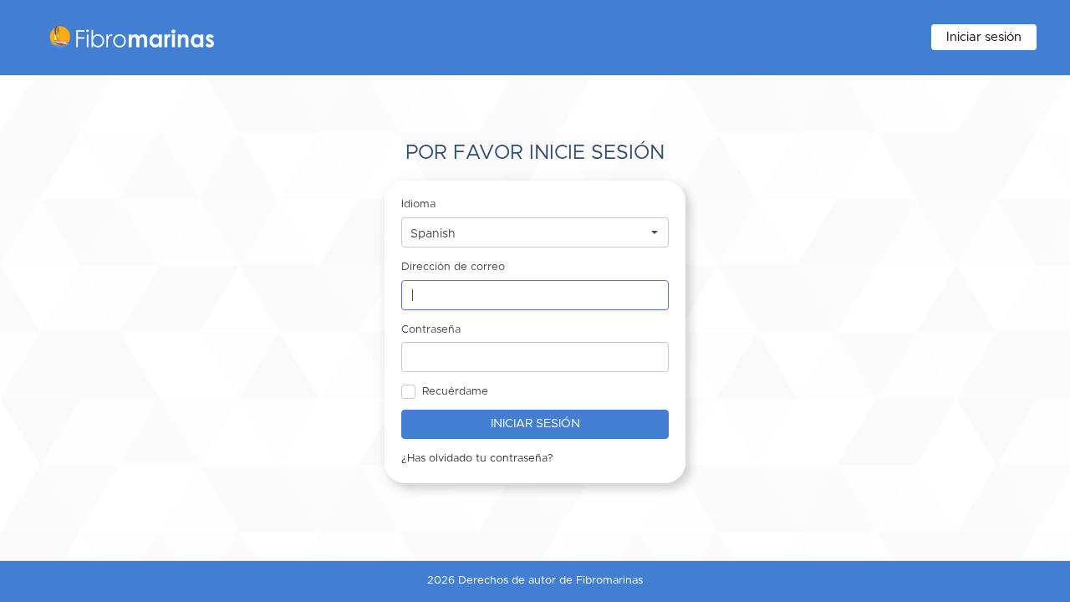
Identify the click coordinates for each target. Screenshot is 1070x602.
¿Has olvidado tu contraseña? (477, 458)
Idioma (418, 204)
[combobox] (535, 232)
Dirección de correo (453, 267)
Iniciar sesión (984, 37)
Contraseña (431, 329)
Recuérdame (455, 391)
